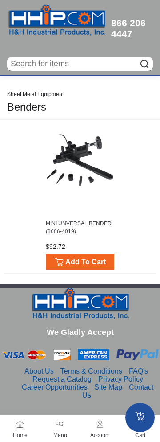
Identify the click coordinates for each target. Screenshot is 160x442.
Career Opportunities (55, 387)
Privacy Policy (120, 379)
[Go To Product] (80, 160)
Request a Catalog (62, 379)
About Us (39, 371)
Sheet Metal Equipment (35, 94)
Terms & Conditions (91, 371)
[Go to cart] (140, 417)
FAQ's (138, 371)
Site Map (108, 387)
